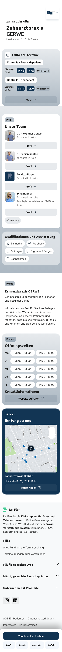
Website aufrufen (28, 398)
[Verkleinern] (52, 436)
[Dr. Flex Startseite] (12, 509)
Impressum (9, 624)
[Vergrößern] (52, 430)
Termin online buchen (31, 636)
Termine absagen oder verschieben (24, 553)
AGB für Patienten (13, 618)
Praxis (22, 645)
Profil (9, 645)
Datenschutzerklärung (41, 618)
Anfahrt (52, 645)
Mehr (29, 99)
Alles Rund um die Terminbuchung (23, 547)
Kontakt (36, 645)
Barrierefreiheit (28, 624)
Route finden (29, 487)
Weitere (42, 71)
